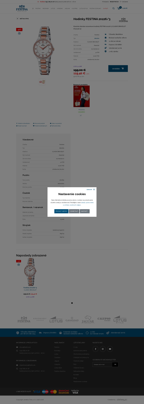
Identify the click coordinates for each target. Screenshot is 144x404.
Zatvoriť (89, 189)
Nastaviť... (84, 211)
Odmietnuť (74, 211)
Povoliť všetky (61, 211)
